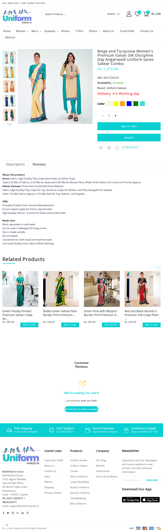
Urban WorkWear (79, 481)
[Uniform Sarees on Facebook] (3, 513)
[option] (9, 58)
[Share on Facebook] (101, 148)
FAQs (47, 476)
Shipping (49, 487)
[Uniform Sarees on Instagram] (13, 513)
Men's (35, 31)
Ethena (65, 31)
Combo (74, 471)
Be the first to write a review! (81, 409)
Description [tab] (15, 164)
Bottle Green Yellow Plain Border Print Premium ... (60, 313)
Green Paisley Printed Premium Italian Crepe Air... (17, 315)
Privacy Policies (52, 492)
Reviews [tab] (39, 164)
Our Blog (101, 460)
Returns (48, 481)
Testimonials (103, 471)
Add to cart (129, 126)
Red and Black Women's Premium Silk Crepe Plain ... (142, 315)
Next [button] (9, 124)
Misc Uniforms (78, 503)
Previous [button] (9, 48)
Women (21, 31)
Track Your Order (53, 460)
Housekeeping (78, 498)
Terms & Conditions (107, 476)
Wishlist (131, 147)
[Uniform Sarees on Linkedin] (22, 513)
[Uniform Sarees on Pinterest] (27, 513)
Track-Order (127, 31)
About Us (108, 31)
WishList (10, 37)
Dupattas (50, 31)
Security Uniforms (80, 492)
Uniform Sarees (78, 460)
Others (93, 31)
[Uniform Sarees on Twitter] (8, 513)
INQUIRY (129, 137)
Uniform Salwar (78, 465)
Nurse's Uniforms (79, 487)
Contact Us (146, 31)
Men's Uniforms (79, 476)
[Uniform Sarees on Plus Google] (18, 513)
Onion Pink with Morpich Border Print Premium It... (101, 313)
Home (7, 31)
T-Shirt (79, 31)
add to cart (29, 324)
